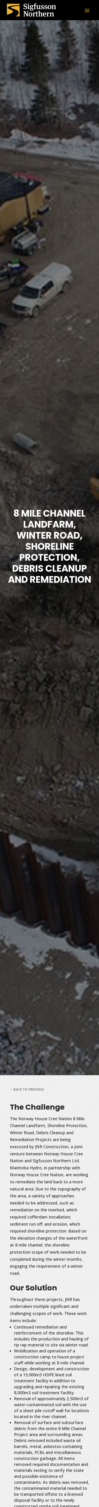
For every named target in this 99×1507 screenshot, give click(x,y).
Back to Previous (28, 1089)
